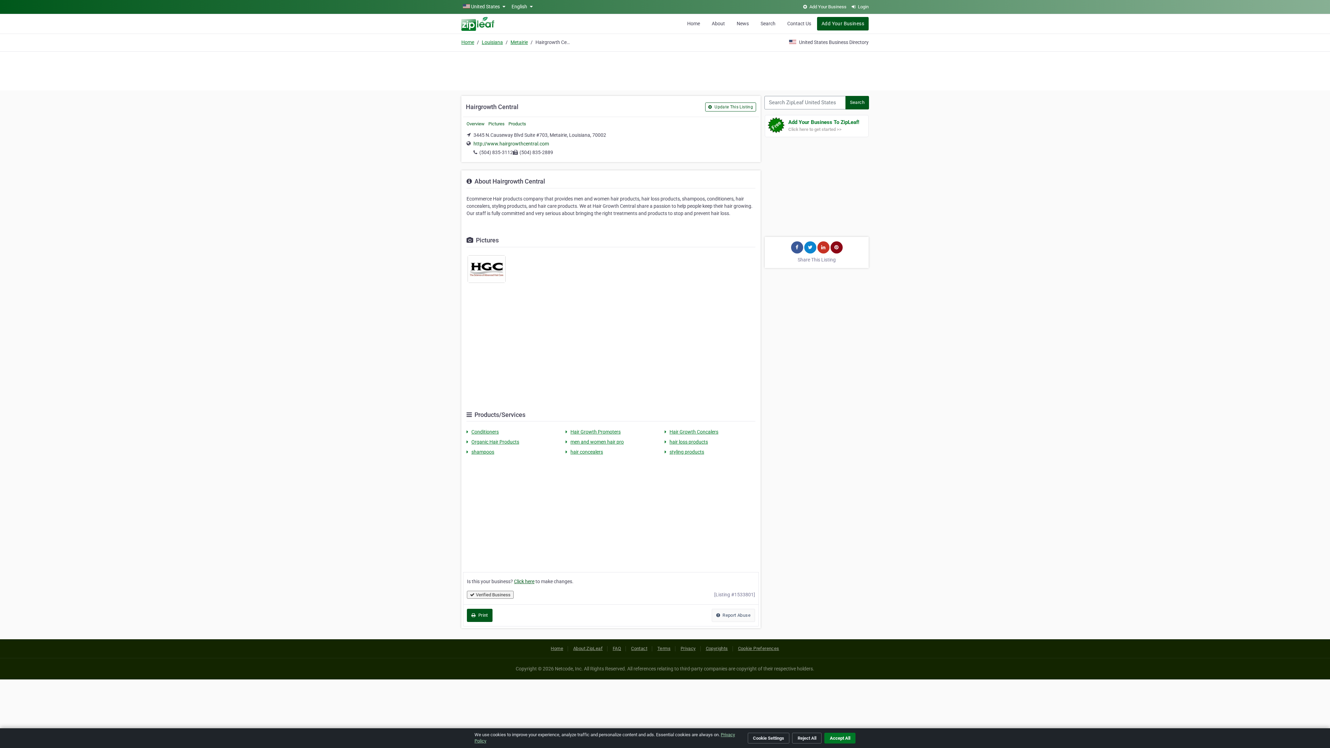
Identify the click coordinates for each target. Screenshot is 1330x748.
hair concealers (586, 452)
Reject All (807, 738)
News (743, 23)
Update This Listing (733, 107)
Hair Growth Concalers (694, 432)
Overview (476, 123)
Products (517, 123)
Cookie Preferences (758, 648)
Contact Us (799, 23)
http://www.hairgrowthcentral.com (511, 143)
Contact (639, 648)
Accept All (840, 738)
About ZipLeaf (588, 648)
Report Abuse (736, 615)
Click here (524, 581)
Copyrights (717, 648)
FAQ (617, 648)
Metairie (519, 42)
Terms (664, 648)
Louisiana (492, 42)
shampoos (482, 452)
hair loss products (689, 442)
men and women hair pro (597, 442)
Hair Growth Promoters (595, 432)
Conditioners (485, 432)
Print (482, 615)
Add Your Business (843, 23)
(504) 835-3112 (496, 152)
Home (693, 23)
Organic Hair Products (495, 442)
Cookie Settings (768, 738)
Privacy (688, 648)
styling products (687, 452)
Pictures (496, 123)
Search (768, 23)
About (718, 23)
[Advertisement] (665, 70)
